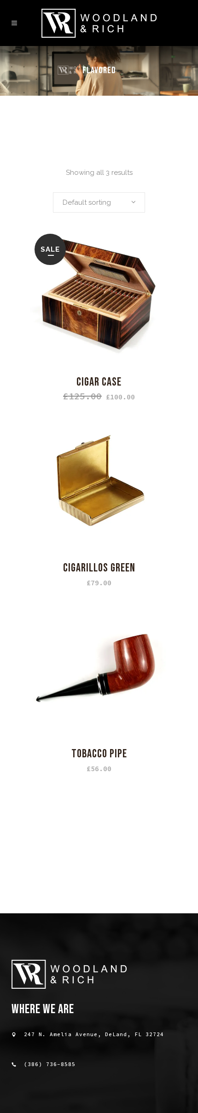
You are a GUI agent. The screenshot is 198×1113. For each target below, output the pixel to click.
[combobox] (99, 202)
